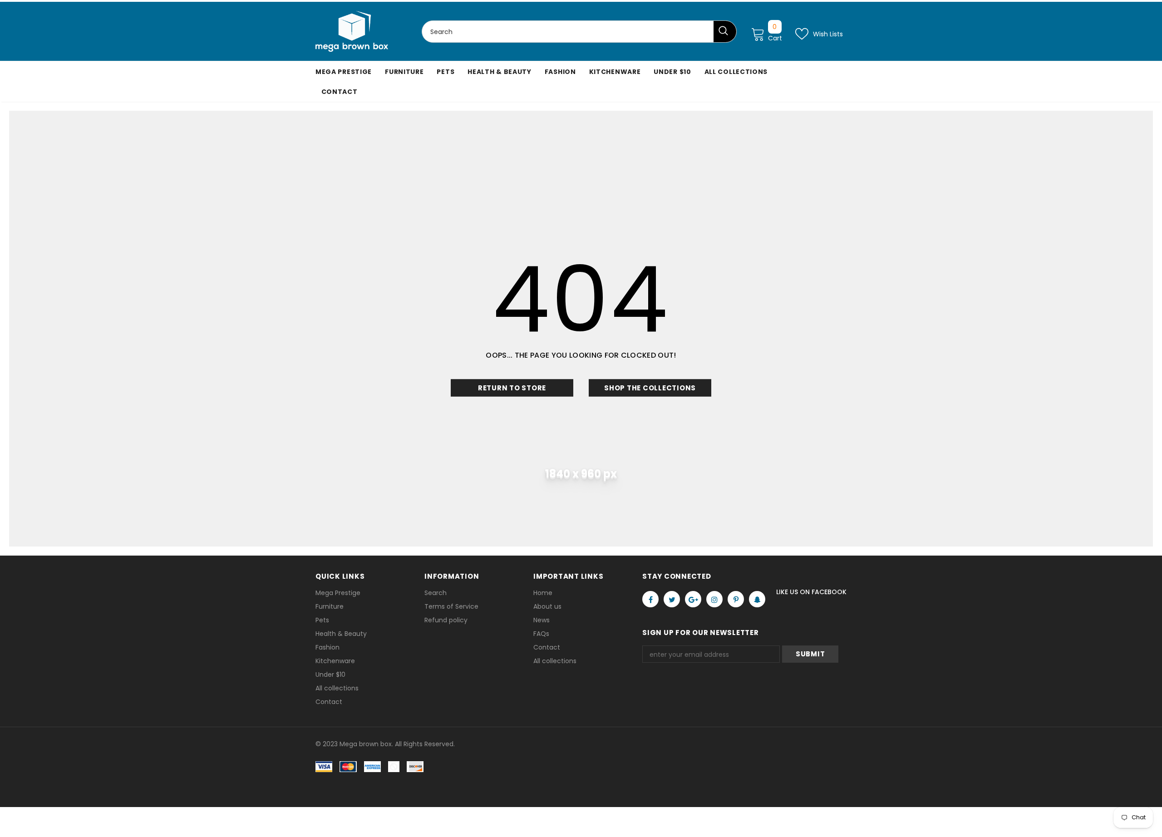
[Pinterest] (736, 599)
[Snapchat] (757, 599)
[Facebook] (650, 599)
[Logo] (351, 31)
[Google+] (693, 599)
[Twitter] (672, 599)
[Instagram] (714, 599)
